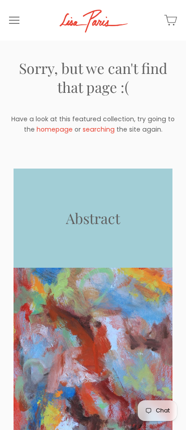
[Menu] (14, 20)
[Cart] (171, 20)
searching (99, 129)
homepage (55, 129)
